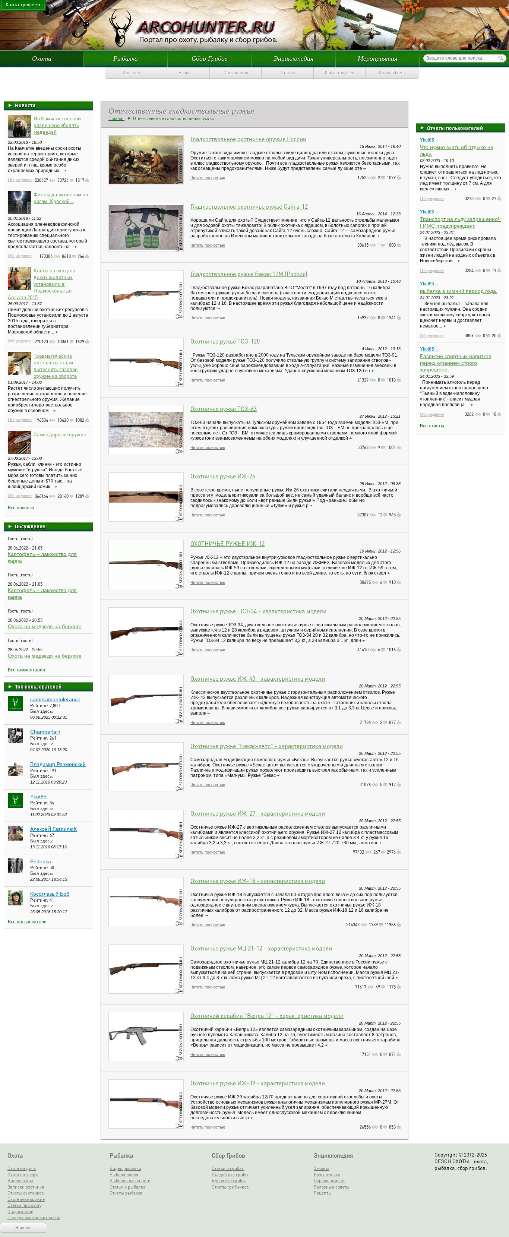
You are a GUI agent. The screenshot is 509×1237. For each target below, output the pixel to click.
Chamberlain (45, 732)
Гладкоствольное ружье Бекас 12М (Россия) (248, 274)
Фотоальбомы (392, 72)
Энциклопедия (293, 58)
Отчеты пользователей (455, 127)
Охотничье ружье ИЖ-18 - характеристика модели (257, 881)
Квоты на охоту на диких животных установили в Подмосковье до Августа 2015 (41, 283)
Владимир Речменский (58, 764)
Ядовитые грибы (229, 1180)
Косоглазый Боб (49, 894)
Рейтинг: (40, 705)
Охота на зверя (22, 1174)
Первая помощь (329, 1180)
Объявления (236, 72)
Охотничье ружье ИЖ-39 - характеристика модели (257, 1083)
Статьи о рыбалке (127, 1187)
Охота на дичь (21, 1168)
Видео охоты (20, 1180)
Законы (321, 1168)
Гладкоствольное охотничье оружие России (248, 139)
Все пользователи (27, 921)
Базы (183, 72)
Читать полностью (207, 177)
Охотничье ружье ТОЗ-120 (225, 341)
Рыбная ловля (124, 1174)
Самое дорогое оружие (60, 434)
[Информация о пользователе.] (15, 709)
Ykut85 (38, 797)
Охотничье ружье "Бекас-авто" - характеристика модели (266, 746)
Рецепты (323, 1193)
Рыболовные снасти (130, 1180)
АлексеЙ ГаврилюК (53, 829)
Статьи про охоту (24, 1205)
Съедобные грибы (230, 1174)
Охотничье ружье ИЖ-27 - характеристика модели (257, 813)
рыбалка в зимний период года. (458, 291)
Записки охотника (25, 1187)
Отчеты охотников (25, 1193)
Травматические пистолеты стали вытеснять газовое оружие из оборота (56, 365)
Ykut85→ (429, 140)
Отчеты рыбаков (126, 1193)
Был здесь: (41, 711)
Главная (116, 118)
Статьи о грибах (228, 1168)
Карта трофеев (339, 72)
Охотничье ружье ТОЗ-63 (223, 408)
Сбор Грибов (210, 58)
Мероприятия (377, 58)
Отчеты (288, 72)
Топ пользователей (38, 686)
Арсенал (131, 72)
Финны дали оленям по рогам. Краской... (61, 197)
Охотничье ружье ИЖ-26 (222, 476)
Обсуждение (20, 179)
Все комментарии (26, 670)
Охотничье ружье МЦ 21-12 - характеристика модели (261, 948)
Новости (25, 105)
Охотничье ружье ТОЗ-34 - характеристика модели (258, 611)
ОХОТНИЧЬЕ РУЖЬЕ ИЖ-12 (227, 543)
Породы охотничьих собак (33, 1217)
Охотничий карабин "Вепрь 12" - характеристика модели (267, 1015)
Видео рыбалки (125, 1168)
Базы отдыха (327, 1174)
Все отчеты (432, 425)
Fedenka (40, 861)
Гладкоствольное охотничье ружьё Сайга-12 (249, 206)
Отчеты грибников (230, 1187)
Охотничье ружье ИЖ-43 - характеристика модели (257, 678)
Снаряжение (20, 1211)
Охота (41, 58)
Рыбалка (125, 58)
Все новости (21, 507)
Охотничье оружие (26, 1199)
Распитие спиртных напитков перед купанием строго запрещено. (455, 363)
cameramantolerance (55, 699)
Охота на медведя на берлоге (45, 626)
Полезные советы (332, 1187)
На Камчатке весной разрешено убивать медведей (57, 125)
